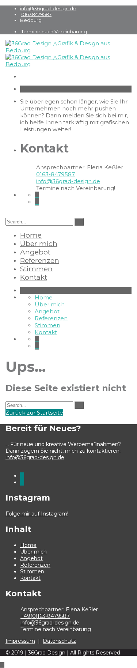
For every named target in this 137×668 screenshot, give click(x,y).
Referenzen (39, 260)
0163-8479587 (55, 174)
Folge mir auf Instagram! (36, 513)
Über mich (38, 243)
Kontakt (33, 277)
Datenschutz (59, 641)
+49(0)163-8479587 (45, 616)
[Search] (79, 222)
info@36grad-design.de (48, 8)
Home (31, 235)
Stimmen (36, 269)
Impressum (20, 641)
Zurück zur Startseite (34, 412)
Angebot (35, 252)
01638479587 (36, 14)
